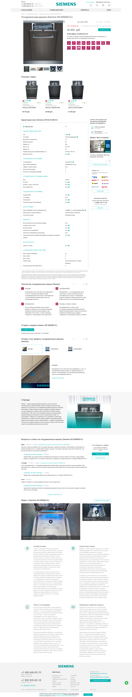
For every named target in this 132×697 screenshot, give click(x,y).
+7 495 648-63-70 (27, 4)
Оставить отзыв (28, 329)
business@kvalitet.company (99, 677)
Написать (100, 208)
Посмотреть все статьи (100, 164)
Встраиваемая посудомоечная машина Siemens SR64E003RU (54, 444)
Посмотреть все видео (102, 500)
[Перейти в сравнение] (97, 5)
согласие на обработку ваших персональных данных (51, 694)
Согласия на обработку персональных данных (66, 695)
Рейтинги (72, 679)
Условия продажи (74, 689)
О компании (73, 675)
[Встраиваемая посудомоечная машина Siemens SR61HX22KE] (77, 89)
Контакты (73, 686)
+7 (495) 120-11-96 (100, 202)
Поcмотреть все (100, 458)
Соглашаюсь (88, 694)
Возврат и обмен (56, 682)
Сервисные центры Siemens (59, 679)
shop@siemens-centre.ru (98, 673)
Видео (54, 686)
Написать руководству (100, 680)
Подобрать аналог (104, 29)
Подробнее (100, 191)
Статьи (72, 677)
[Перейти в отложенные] (90, 5)
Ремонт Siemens (56, 684)
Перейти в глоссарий (58, 378)
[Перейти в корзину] (103, 5)
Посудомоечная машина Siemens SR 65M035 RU (52, 463)
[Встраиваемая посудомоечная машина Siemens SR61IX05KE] (31, 89)
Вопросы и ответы (75, 682)
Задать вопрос (100, 454)
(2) (40, 102)
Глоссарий (73, 681)
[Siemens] (66, 4)
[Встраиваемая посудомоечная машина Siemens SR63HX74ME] (54, 89)
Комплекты (85, 10)
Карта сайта (93, 689)
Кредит (54, 681)
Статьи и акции (90, 2)
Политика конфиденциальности (59, 689)
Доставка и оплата (57, 675)
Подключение (56, 677)
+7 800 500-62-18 (27, 6)
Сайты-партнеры (74, 684)
